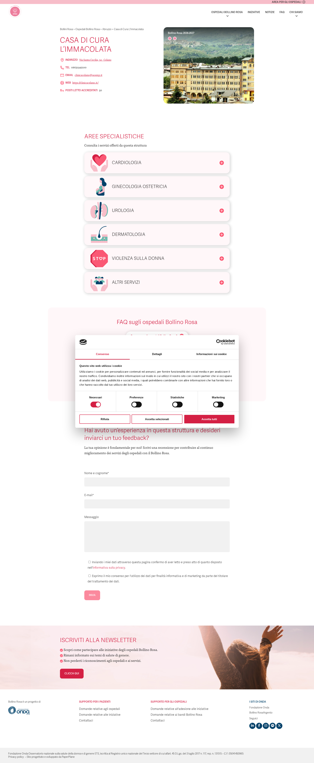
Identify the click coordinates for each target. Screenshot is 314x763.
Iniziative (254, 12)
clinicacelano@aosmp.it (88, 75)
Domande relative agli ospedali (99, 709)
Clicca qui (72, 673)
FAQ (282, 12)
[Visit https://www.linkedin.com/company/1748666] (252, 726)
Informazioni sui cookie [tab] (211, 354)
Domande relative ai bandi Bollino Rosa (176, 715)
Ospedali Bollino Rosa (227, 12)
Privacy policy (16, 756)
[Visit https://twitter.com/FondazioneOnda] (279, 726)
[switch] (136, 404)
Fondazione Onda (259, 707)
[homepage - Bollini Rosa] (15, 11)
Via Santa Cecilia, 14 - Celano (95, 60)
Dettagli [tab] (157, 354)
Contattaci (86, 720)
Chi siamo (296, 12)
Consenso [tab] (102, 354)
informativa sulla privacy (109, 568)
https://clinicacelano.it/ (85, 82)
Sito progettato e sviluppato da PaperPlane (51, 756)
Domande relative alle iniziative (99, 715)
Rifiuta (105, 419)
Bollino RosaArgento (260, 712)
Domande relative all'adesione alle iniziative (179, 709)
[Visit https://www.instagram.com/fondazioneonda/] (266, 726)
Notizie (270, 12)
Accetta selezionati (157, 419)
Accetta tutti (209, 419)
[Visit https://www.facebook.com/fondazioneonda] (259, 726)
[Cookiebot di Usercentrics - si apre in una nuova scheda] (219, 342)
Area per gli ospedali (286, 2)
